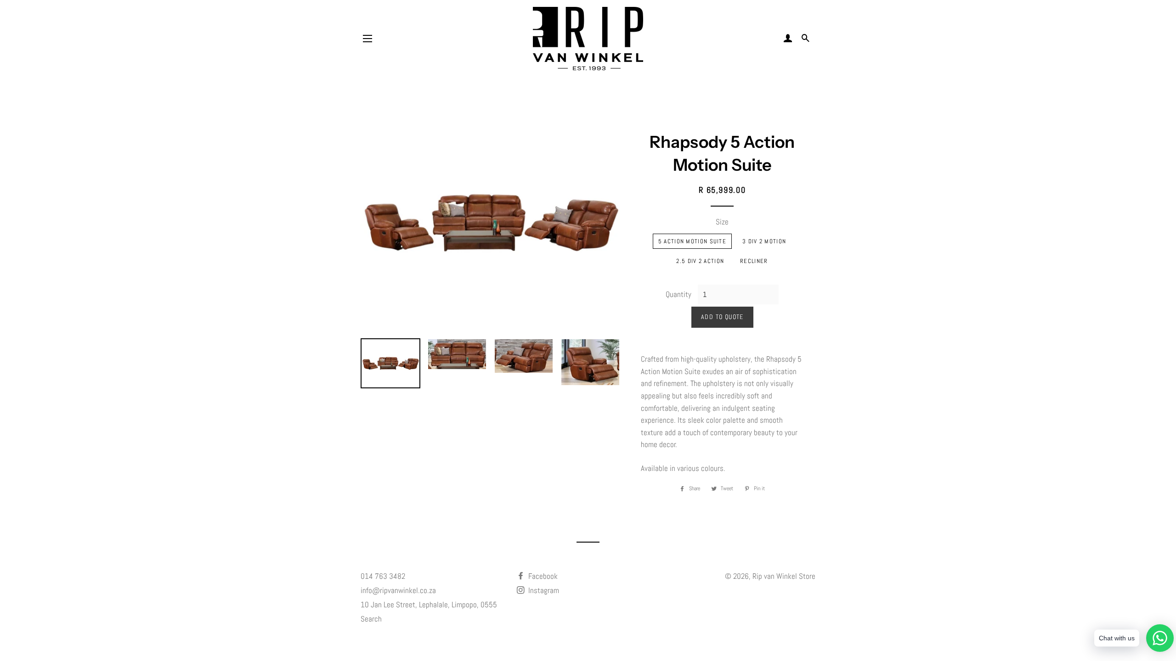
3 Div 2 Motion (764, 241)
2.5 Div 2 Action (700, 261)
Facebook (542, 576)
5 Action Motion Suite (692, 241)
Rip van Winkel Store (783, 576)
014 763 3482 (383, 576)
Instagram (542, 590)
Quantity (678, 294)
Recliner (754, 261)
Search (371, 619)
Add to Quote (722, 317)
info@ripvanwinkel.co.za (398, 590)
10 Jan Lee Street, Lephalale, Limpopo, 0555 (429, 604)
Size (722, 222)
